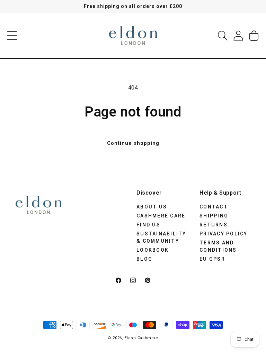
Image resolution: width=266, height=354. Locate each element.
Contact (214, 206)
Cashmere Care (160, 215)
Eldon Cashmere (141, 338)
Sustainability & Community (161, 237)
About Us (151, 206)
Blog (144, 259)
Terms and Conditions (218, 246)
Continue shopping (133, 143)
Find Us (148, 224)
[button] (12, 35)
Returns (214, 224)
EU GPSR (212, 259)
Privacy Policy (224, 233)
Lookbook (152, 250)
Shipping (214, 215)
